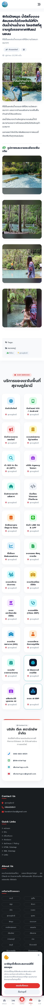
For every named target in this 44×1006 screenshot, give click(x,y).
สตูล (11, 904)
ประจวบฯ (33, 921)
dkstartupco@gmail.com (24, 774)
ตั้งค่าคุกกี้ (22, 992)
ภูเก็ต (33, 898)
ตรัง (11, 910)
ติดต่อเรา (7, 839)
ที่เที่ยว (11, 353)
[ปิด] (38, 955)
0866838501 (10, 807)
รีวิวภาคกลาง (33, 951)
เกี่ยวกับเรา (8, 836)
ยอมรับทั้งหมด (22, 985)
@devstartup (19, 760)
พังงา (33, 904)
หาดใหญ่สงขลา (11, 927)
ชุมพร (33, 916)
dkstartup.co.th (20, 767)
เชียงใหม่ (11, 933)
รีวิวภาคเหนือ (11, 951)
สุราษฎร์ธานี (23, 353)
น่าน (33, 939)
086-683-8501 (20, 753)
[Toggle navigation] (39, 4)
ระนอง (33, 910)
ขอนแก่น (33, 927)
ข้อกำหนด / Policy (11, 843)
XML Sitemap (9, 851)
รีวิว (5, 832)
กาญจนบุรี (11, 939)
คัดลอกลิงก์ (13, 49)
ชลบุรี (11, 945)
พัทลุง (11, 921)
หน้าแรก (7, 828)
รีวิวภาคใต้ (33, 945)
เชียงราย (33, 933)
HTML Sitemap (10, 847)
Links (6, 855)
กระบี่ (11, 898)
